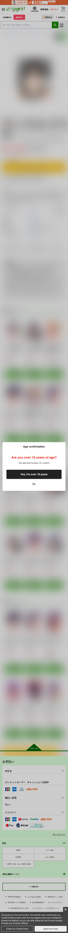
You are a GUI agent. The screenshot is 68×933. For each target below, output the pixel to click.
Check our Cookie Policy (17, 928)
